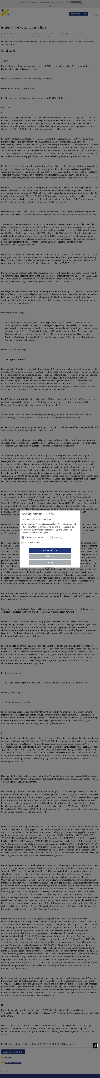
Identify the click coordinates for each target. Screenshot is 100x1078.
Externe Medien (32, 542)
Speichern (50, 562)
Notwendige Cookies (34, 537)
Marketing (58, 537)
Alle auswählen (50, 550)
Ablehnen (50, 556)
